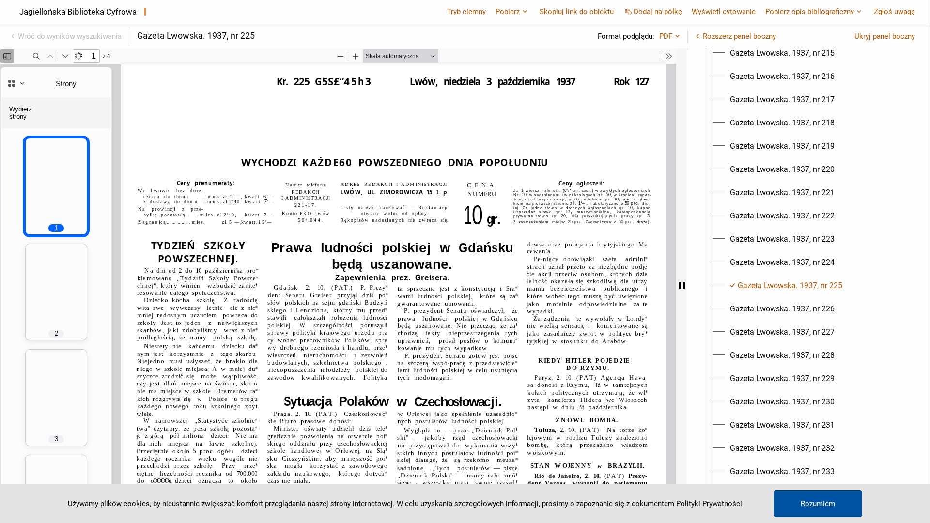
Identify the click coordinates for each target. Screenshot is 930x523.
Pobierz (508, 11)
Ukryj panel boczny (884, 36)
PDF (665, 36)
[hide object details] (682, 285)
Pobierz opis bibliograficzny (809, 11)
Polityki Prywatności (709, 503)
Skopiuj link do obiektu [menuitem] (577, 11)
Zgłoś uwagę (894, 11)
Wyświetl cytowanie (724, 11)
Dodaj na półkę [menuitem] (658, 11)
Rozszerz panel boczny (739, 36)
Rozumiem (818, 503)
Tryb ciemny (466, 11)
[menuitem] (782, 53)
